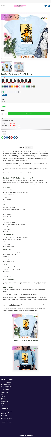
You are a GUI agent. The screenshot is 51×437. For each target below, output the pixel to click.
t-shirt (5, 131)
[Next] (47, 36)
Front (4, 99)
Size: (3, 89)
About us (3, 396)
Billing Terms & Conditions (6, 418)
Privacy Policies (4, 401)
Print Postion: (4, 97)
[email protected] (20, 310)
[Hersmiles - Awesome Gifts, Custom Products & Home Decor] (25, 6)
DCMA (2, 403)
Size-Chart (3, 398)
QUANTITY (3, 110)
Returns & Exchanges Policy (7, 412)
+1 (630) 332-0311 (7, 382)
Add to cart (29, 113)
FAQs (2, 405)
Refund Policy (29, 147)
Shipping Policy (4, 415)
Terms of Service (4, 400)
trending (4, 133)
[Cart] (49, 6)
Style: (3, 77)
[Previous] (3, 36)
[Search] (45, 6)
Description (21, 147)
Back (4, 101)
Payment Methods (5, 417)
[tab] (21, 147)
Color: (3, 84)
